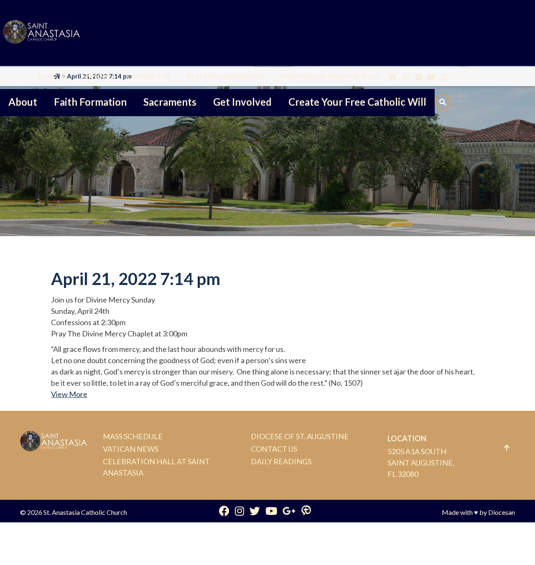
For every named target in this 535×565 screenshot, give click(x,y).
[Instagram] (239, 510)
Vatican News (130, 448)
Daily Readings (281, 461)
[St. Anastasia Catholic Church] (41, 33)
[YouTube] (271, 510)
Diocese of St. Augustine (300, 436)
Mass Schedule (133, 436)
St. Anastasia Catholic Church (85, 512)
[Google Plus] (289, 510)
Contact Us (274, 448)
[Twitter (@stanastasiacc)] (255, 510)
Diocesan (501, 512)
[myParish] (306, 510)
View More (69, 394)
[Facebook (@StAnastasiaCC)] (224, 510)
